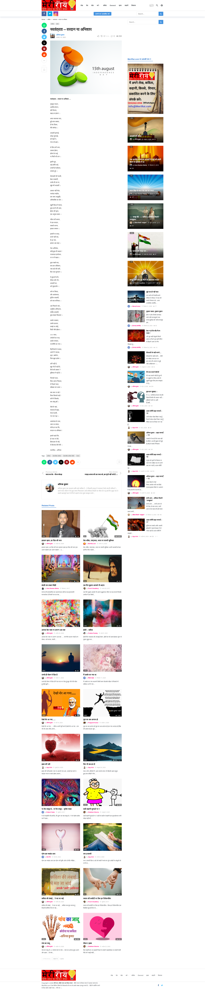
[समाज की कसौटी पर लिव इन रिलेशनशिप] (102, 881)
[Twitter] (50, 13)
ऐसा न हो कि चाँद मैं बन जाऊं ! (153, 331)
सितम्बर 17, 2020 (101, 678)
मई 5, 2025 (144, 406)
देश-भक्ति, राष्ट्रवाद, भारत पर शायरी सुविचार (98, 540)
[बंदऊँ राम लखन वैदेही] (61, 568)
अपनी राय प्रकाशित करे (102, 14)
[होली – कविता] (102, 613)
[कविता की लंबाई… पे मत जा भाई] (61, 881)
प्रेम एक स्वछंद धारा (48, 853)
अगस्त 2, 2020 (100, 857)
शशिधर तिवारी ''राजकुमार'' (138, 515)
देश (85, 536)
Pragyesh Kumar (93, 723)
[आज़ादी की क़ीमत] (145, 130)
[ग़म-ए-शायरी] (102, 837)
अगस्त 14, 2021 (61, 37)
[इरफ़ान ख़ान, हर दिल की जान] (61, 523)
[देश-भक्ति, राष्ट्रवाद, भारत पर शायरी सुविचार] (102, 523)
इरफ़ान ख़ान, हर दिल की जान (52, 540)
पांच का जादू (46, 943)
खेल (131, 175)
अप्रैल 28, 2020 (60, 902)
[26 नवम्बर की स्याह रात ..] (145, 245)
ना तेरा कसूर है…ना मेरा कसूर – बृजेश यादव (57, 808)
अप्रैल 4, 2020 (105, 722)
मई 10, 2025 (144, 386)
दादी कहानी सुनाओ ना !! (91, 808)
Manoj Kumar (136, 306)
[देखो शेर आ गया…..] (61, 702)
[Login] (161, 5)
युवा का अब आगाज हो (90, 719)
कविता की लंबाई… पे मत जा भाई (53, 898)
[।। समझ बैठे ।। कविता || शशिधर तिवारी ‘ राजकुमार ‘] (145, 216)
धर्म (131, 262)
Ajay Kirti (49, 767)
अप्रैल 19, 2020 (60, 946)
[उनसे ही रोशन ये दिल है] (61, 658)
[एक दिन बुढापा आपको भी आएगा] (102, 568)
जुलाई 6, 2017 (105, 902)
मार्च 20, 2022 (57, 857)
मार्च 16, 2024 (59, 722)
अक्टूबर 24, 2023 (101, 767)
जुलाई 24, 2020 (59, 767)
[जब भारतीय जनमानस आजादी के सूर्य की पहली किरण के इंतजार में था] (145, 158)
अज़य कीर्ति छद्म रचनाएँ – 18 (154, 455)
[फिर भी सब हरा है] (102, 747)
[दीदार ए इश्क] (102, 926)
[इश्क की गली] (61, 747)
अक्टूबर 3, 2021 (106, 812)
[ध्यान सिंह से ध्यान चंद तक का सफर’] (145, 187)
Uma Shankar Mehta (52, 588)
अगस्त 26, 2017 (106, 588)
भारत (78, 456)
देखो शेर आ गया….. (48, 719)
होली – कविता (88, 629)
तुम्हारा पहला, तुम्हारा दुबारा (154, 311)
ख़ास (57, 24)
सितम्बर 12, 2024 (152, 515)
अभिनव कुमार (60, 34)
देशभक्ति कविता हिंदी (68, 456)
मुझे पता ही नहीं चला (152, 291)
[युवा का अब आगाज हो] (102, 702)
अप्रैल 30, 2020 (60, 543)
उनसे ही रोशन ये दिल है (49, 674)
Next (55, 959)
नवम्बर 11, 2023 (60, 678)
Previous (47, 959)
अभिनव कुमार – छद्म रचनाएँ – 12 (154, 477)
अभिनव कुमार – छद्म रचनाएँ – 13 (154, 433)
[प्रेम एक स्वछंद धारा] (61, 837)
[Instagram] (55, 13)
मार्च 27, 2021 (104, 633)
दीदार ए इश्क (87, 943)
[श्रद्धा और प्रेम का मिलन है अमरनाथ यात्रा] (145, 273)
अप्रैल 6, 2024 (145, 536)
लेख (85, 581)
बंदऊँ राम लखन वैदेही (49, 585)
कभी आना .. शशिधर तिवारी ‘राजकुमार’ (154, 499)
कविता (52, 24)
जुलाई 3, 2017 (61, 812)
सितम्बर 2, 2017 (66, 588)
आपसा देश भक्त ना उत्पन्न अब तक (53, 629)
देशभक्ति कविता (57, 456)
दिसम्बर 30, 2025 (148, 325)
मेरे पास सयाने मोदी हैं (152, 372)
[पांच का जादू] (61, 926)
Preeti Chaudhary (93, 588)
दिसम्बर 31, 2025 (147, 306)
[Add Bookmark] (44, 69)
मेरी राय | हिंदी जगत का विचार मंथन (63, 983)
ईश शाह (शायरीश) (136, 326)
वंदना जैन (48, 857)
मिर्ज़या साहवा (91, 678)
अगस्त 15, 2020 (103, 543)
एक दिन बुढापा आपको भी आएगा (93, 585)
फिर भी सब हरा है (89, 764)
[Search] (157, 5)
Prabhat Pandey (93, 633)
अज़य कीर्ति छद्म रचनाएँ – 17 (154, 520)
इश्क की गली (46, 764)
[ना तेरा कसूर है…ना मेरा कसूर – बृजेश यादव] (61, 792)
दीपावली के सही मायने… (153, 352)
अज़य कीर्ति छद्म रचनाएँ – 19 (154, 412)
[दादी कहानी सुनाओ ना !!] (102, 792)
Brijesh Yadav (50, 812)
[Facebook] (44, 13)
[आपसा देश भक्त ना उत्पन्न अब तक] (61, 613)
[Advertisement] (145, 40)
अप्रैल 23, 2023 (106, 946)
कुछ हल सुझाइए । (151, 391)
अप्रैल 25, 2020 (60, 633)
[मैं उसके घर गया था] (102, 658)
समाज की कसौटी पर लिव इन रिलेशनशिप (97, 898)
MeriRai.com (92, 544)
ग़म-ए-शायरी (87, 853)
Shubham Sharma (93, 812)
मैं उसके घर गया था (89, 674)
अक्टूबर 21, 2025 (145, 367)
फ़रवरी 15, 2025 (145, 471)
